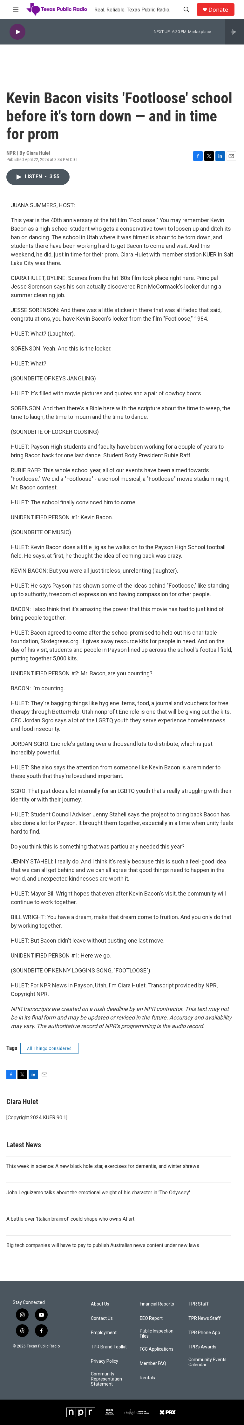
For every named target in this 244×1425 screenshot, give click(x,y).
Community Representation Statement (106, 1379)
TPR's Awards (202, 1347)
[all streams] (234, 31)
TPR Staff (198, 1304)
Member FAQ (153, 1363)
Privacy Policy (104, 1361)
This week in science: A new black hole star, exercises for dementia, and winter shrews (102, 1166)
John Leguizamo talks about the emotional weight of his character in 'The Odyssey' (98, 1193)
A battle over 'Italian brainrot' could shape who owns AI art (70, 1219)
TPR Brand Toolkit (109, 1347)
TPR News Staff (204, 1318)
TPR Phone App (204, 1332)
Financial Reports (157, 1304)
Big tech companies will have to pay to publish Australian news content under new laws (102, 1245)
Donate (218, 9)
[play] (17, 32)
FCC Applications (156, 1349)
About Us (100, 1304)
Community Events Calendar (207, 1362)
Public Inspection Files (156, 1334)
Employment (104, 1332)
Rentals (147, 1377)
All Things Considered (49, 1048)
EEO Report (151, 1318)
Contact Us (102, 1318)
